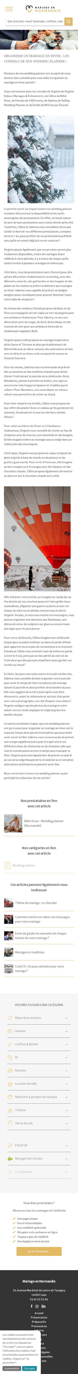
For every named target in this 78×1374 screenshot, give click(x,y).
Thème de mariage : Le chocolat (36, 903)
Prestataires (39, 1326)
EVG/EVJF (21, 1145)
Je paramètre (11, 1368)
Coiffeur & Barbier (26, 1044)
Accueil (39, 1313)
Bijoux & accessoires (28, 1018)
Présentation (39, 1317)
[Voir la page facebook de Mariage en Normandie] (31, 1306)
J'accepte (29, 1368)
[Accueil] (43, 9)
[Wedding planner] (7, 866)
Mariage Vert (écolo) (28, 1158)
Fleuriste (20, 1070)
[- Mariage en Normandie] (8, 905)
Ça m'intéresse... (39, 1251)
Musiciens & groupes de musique (36, 1097)
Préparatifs (39, 1322)
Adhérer (39, 1330)
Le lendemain (23, 1172)
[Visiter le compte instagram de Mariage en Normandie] (37, 1306)
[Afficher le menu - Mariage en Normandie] (9, 9)
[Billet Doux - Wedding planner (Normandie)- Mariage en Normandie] (13, 830)
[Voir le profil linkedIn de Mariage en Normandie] (43, 1306)
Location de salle (26, 1083)
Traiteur (20, 1110)
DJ (16, 1057)
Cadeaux (20, 1031)
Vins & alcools (24, 1123)
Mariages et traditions (29, 952)
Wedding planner (23, 865)
